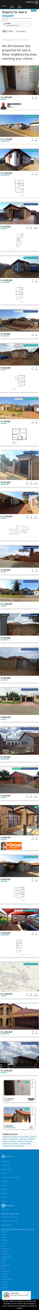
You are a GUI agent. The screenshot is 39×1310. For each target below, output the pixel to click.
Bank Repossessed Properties (10, 1217)
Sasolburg (4, 1274)
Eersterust (3, 518)
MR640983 (35, 490)
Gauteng (16, 18)
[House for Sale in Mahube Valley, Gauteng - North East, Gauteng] (19, 625)
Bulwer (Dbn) (5, 1254)
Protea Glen (5, 1288)
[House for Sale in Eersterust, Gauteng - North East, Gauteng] (19, 591)
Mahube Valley (5, 484)
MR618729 (35, 686)
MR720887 (35, 804)
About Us (4, 1185)
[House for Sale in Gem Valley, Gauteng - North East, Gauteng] (19, 662)
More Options (12, 6)
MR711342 (35, 201)
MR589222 (35, 544)
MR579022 (35, 725)
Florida (3, 1262)
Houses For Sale (6, 1161)
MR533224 (35, 578)
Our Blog (4, 1189)
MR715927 (35, 147)
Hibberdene (5, 1282)
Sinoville (4, 1237)
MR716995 (35, 113)
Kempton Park (5, 1265)
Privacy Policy (5, 1165)
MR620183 (35, 646)
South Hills (5, 1251)
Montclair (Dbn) (6, 1257)
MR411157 (31, 1106)
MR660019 (35, 449)
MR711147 (35, 254)
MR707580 (35, 342)
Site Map (4, 1173)
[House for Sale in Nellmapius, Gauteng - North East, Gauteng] (19, 1055)
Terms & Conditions (7, 1169)
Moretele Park (25, 1143)
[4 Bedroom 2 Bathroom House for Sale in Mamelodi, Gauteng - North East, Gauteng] (19, 80)
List (6, 31)
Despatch (8, 16)
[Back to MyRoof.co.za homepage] (29, 2)
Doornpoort (5, 1232)
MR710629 (35, 308)
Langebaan (5, 1276)
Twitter (3, 1197)
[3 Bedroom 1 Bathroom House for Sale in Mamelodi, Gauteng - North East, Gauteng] (19, 557)
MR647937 (35, 612)
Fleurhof (4, 1246)
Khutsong (23, 1139)
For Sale (4, 6)
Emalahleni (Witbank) (8, 1279)
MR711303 (35, 961)
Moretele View (8, 1146)
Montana (4, 1234)
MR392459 (35, 1040)
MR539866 (35, 765)
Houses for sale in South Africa (10, 1177)
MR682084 (35, 396)
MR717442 (35, 907)
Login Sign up (20, 6)
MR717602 (35, 854)
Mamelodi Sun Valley (10, 1143)
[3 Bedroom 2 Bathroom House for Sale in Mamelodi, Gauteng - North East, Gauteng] (19, 820)
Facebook (4, 1201)
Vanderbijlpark (5, 1271)
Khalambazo (13, 1139)
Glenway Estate (5, 141)
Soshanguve (5, 1240)
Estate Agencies (6, 1181)
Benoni (4, 1268)
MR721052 (35, 64)
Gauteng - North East (26, 18)
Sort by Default (20, 31)
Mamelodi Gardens (10, 1127)
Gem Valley (4, 680)
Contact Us (5, 1193)
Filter (8, 23)
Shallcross (4, 1260)
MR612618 (35, 1002)
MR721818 (31, 1079)
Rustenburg (5, 1285)
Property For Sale (7, 18)
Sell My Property (6, 1225)
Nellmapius (4, 228)
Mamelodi (3, 99)
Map (11, 31)
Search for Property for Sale (9, 1221)
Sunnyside (4, 1243)
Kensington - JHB (6, 1248)
